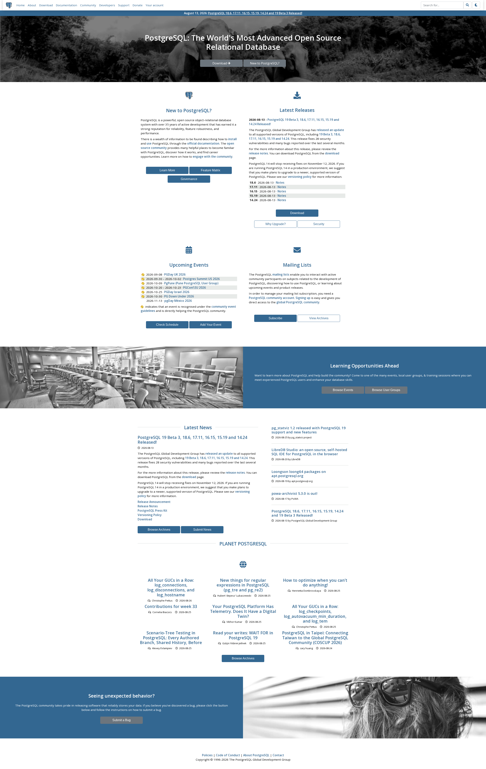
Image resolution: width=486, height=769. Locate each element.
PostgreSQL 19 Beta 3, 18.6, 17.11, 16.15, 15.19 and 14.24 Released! (192, 440)
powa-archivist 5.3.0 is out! (294, 493)
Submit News (202, 529)
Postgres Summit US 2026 (201, 279)
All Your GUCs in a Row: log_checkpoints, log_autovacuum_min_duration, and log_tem (315, 614)
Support (123, 5)
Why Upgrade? (275, 224)
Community (88, 5)
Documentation (66, 5)
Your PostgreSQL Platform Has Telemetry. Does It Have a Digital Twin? (243, 611)
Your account (154, 5)
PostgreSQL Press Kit (152, 510)
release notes (258, 153)
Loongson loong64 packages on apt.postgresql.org (298, 473)
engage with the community (212, 156)
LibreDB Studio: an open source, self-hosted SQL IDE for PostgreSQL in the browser (309, 451)
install (232, 139)
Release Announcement (154, 502)
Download (46, 5)
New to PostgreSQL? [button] (264, 63)
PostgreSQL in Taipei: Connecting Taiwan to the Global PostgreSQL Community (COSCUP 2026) (315, 637)
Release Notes (148, 506)
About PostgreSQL (256, 755)
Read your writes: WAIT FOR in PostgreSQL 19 (243, 635)
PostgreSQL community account (271, 298)
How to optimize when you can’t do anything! (315, 582)
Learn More (167, 170)
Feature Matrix (210, 170)
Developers (107, 5)
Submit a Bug (121, 720)
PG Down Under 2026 (179, 296)
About (32, 5)
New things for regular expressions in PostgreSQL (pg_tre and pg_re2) (243, 585)
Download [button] (220, 63)
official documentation (203, 143)
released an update (330, 130)
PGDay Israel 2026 (176, 292)
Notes (280, 182)
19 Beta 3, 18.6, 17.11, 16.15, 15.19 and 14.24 (216, 458)
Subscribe (275, 318)
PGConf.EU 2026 (194, 287)
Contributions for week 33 (171, 606)
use (149, 143)
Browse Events (343, 390)
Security (318, 224)
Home (20, 5)
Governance (189, 179)
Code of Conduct (228, 755)
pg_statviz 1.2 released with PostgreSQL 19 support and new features (308, 429)
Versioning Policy (150, 515)
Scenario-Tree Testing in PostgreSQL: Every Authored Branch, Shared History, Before (171, 637)
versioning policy (300, 177)
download (332, 153)
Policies (207, 755)
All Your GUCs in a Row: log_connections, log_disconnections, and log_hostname (170, 587)
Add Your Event (210, 324)
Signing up (303, 298)
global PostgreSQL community (297, 302)
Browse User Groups (386, 390)
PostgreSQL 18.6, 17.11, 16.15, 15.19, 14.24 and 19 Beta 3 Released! (255, 13)
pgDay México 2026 (178, 301)
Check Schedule (167, 324)
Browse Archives (159, 529)
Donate (138, 5)
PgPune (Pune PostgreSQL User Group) (191, 283)
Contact (278, 755)
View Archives (318, 318)
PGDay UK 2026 (174, 274)
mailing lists (280, 274)
